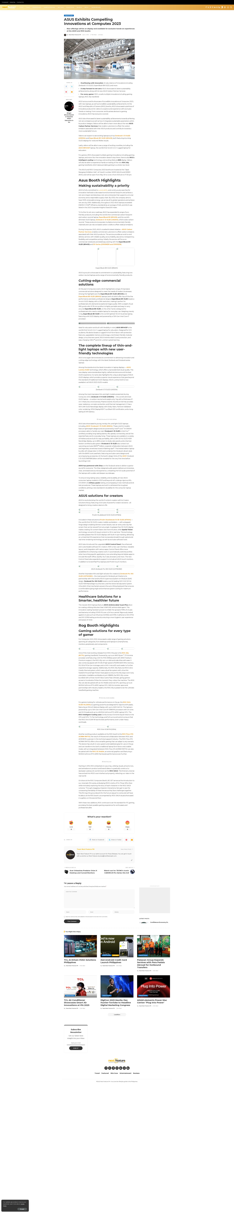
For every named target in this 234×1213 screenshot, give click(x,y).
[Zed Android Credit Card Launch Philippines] (117, 930)
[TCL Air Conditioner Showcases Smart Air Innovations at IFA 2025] (80, 970)
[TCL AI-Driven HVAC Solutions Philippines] (80, 930)
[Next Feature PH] (9, 7)
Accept (22, 1209)
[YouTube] (217, 7)
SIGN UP (75, 1032)
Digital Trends (69, 15)
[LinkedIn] (215, 7)
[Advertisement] (154, 900)
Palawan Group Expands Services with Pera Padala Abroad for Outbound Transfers (151, 947)
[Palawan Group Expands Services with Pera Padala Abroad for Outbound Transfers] (153, 930)
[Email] (72, 92)
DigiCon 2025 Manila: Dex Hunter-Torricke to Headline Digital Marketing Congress (116, 986)
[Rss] (219, 7)
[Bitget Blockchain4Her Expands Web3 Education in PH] (69, 106)
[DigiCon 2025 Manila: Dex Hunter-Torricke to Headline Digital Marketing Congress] (117, 970)
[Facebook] (206, 7)
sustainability (103, 190)
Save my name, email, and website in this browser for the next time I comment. (87, 900)
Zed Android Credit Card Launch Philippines (114, 944)
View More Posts (126, 833)
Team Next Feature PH (75, 34)
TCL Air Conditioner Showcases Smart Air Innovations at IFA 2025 (76, 986)
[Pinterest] (210, 7)
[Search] (231, 7)
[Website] (132, 844)
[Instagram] (212, 7)
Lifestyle (115, 939)
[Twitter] (208, 7)
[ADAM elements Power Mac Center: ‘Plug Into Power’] (153, 970)
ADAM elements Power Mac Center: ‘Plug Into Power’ (152, 985)
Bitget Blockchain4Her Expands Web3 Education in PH (69, 117)
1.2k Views (100, 34)
